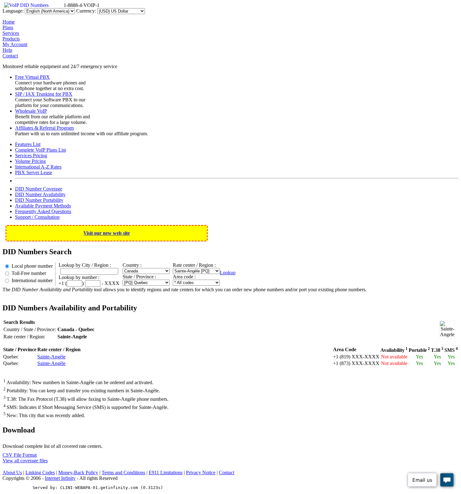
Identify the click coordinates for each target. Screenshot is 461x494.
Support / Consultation (37, 217)
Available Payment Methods (43, 205)
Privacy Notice (200, 472)
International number (32, 280)
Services (11, 33)
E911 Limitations (166, 472)
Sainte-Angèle (51, 356)
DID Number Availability (40, 194)
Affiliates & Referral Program (44, 128)
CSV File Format (20, 455)
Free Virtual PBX (32, 77)
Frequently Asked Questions (43, 211)
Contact (10, 55)
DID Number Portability (39, 200)
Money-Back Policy (78, 472)
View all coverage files (25, 460)
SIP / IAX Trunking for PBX (43, 94)
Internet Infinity (60, 478)
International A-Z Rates (38, 166)
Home (9, 21)
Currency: (86, 10)
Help (7, 50)
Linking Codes (40, 472)
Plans (8, 27)
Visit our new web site (106, 233)
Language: (13, 10)
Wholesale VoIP (31, 111)
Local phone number (32, 266)
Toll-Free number (29, 273)
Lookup (228, 272)
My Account (15, 44)
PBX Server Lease (33, 172)
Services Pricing (31, 155)
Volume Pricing (30, 161)
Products (11, 38)
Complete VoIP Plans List (40, 150)
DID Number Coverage (38, 188)
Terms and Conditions (123, 472)
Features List (27, 144)
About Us (12, 472)
